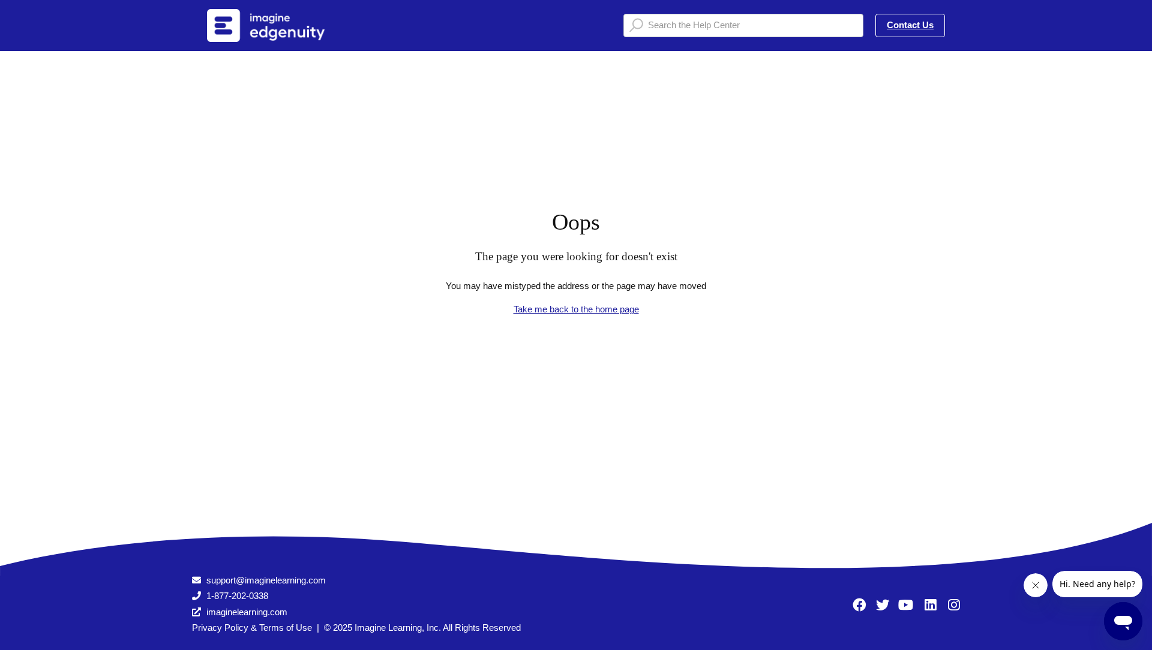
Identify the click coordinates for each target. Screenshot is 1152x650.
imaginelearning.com (246, 612)
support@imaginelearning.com (266, 580)
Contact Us (910, 25)
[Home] (281, 25)
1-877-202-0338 (237, 596)
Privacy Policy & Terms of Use (252, 627)
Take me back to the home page (576, 309)
